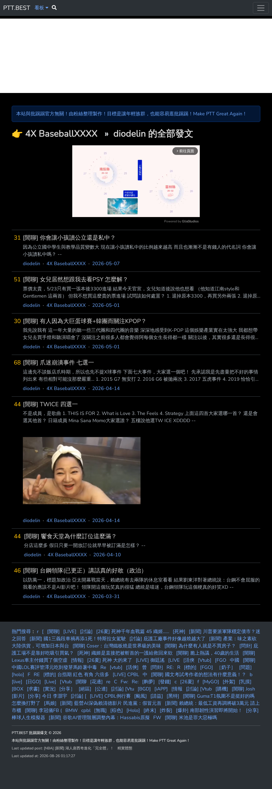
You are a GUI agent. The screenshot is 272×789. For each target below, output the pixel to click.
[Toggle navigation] (261, 8)
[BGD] (144, 689)
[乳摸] (245, 681)
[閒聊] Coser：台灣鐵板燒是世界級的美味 (117, 646)
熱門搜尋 (21, 631)
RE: (170, 667)
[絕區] (85, 689)
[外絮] (229, 681)
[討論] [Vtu (122, 689)
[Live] (50, 681)
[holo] (18, 674)
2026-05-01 (106, 305)
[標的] (190, 667)
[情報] (77, 660)
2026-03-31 (106, 596)
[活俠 (188, 660)
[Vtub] (204, 660)
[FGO (220, 660)
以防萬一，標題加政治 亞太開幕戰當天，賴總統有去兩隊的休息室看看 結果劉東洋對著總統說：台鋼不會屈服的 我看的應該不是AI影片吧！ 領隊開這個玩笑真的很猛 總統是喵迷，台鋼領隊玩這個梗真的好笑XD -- (141, 583)
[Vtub (66, 681)
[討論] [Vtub (199, 689)
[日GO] (33, 681)
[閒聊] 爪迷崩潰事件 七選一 (58, 362)
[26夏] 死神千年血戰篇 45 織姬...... (132, 631)
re (108, 681)
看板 (40, 8)
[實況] (49, 689)
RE (37, 674)
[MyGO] (210, 681)
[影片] (18, 696)
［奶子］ (226, 667)
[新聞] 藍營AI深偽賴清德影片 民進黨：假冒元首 (111, 703)
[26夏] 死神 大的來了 (109, 660)
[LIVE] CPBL (126, 674)
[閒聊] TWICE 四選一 (50, 404)
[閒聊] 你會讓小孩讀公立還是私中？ (69, 237)
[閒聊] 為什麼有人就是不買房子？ (200, 646)
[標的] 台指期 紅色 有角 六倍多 (76, 674)
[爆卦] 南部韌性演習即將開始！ (209, 710)
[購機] (221, 689)
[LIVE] (69, 631)
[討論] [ (78, 696)
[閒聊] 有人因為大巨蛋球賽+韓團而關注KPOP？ (85, 321)
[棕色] (116, 710)
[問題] (245, 667)
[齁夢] (148, 681)
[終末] (149, 710)
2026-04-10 (107, 555)
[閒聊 (81, 681)
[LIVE (174, 660)
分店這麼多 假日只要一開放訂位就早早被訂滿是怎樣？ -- (85, 545)
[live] (17, 681)
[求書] (33, 689)
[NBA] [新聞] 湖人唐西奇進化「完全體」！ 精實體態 (88, 748)
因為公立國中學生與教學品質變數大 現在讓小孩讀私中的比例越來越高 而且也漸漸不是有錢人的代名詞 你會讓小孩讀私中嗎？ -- (139, 250)
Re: (135, 681)
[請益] (156, 696)
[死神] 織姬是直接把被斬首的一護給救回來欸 (125, 653)
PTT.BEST (16, 8)
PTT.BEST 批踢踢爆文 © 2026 (36, 732)
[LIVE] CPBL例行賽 (110, 696)
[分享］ (67, 689)
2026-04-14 (106, 388)
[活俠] (132, 667)
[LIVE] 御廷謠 (150, 660)
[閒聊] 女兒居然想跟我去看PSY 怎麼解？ (75, 279)
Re (103, 667)
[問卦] (156, 667)
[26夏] (187, 681)
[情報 (176, 689)
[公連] (101, 689)
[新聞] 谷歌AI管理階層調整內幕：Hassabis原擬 (99, 717)
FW (157, 717)
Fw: (124, 681)
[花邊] (96, 681)
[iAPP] (161, 689)
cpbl (86, 710)
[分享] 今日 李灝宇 (47, 696)
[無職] (100, 710)
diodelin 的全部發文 (153, 134)
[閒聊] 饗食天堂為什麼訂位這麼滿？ (70, 536)
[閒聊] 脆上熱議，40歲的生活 (207, 653)
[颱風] (140, 696)
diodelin (31, 263)
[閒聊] (53, 631)
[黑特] (173, 696)
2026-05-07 (106, 263)
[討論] (86, 631)
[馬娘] (50, 703)
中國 (234, 660)
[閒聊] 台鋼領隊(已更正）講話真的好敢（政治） (85, 570)
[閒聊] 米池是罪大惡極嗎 (191, 717)
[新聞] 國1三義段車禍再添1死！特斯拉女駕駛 (77, 638)
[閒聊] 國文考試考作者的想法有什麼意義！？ (198, 674)
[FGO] (206, 667)
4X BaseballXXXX (62, 134)
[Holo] (133, 710)
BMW (71, 710)
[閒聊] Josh (243, 689)
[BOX (17, 689)
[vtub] (116, 667)
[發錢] (164, 681)
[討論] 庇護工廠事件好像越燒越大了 (167, 638)
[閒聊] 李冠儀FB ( (43, 710)
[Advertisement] (136, 56)
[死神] (179, 631)
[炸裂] (166, 710)
